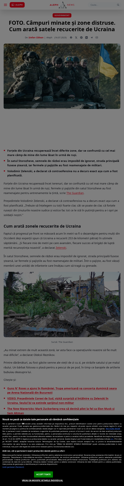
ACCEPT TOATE (43, 474)
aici (112, 439)
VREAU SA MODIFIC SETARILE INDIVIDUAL (42, 480)
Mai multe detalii (113, 429)
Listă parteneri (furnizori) (13, 467)
